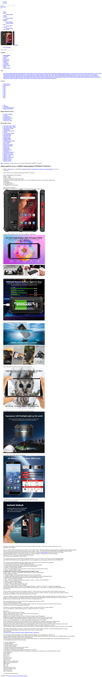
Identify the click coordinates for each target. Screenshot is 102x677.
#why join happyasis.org (38, 73)
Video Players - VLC (8, 153)
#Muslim (60, 74)
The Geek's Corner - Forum (9, 125)
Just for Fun (6, 64)
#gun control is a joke (85, 73)
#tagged (68, 74)
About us (26, 675)
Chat (4, 105)
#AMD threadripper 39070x (71, 75)
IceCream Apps (6, 137)
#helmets (57, 77)
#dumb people (6, 74)
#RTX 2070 (38, 77)
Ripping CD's (6, 147)
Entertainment (6, 60)
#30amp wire (23, 78)
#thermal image (47, 78)
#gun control (98, 73)
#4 (80, 74)
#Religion (64, 74)
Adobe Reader (6, 129)
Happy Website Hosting (8, 107)
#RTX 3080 (15, 77)
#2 (77, 74)
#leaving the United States (27, 73)
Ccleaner (5, 132)
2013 (4, 96)
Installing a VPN (7, 139)
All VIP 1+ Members (8, 114)
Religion (5, 61)
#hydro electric (90, 77)
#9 (86, 74)
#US (4, 73)
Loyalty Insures (6, 116)
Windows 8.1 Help (7, 159)
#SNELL (65, 77)
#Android (5, 75)
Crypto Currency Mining (8, 133)
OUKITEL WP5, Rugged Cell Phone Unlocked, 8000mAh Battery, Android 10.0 (21, 632)
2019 (4, 91)
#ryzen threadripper (28, 75)
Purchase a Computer (8, 144)
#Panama (11, 73)
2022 (4, 87)
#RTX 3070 (20, 77)
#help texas (23, 74)
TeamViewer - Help (7, 120)
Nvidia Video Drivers (8, 145)
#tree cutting (83, 77)
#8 (85, 74)
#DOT (61, 77)
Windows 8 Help (7, 158)
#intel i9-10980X (60, 75)
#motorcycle (52, 77)
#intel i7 (34, 75)
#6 (82, 74)
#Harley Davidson (46, 77)
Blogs (2, 163)
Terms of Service (16, 675)
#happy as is (92, 73)
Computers (5, 56)
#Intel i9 (21, 75)
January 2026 (6, 83)
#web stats (54, 75)
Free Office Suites (7, 134)
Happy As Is (3, 6)
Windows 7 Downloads (8, 154)
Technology (6, 62)
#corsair (9, 75)
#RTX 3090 (9, 77)
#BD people (18, 74)
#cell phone (34, 78)
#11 (90, 74)
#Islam (56, 74)
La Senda (5, 115)
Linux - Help (6, 143)
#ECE (68, 77)
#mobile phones (48, 75)
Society (5, 57)
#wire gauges (11, 78)
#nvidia (13, 75)
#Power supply (48, 74)
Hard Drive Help (7, 135)
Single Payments (7, 119)
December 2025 (6, 85)
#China (7, 73)
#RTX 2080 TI (27, 77)
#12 (92, 74)
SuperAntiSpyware (7, 149)
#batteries (5, 78)
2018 (4, 92)
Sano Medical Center (8, 117)
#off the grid (73, 77)
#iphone (95, 74)
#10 (88, 74)
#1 (75, 74)
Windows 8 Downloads (8, 157)
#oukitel (79, 75)
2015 (4, 93)
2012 (4, 97)
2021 (4, 88)
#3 (78, 74)
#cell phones (91, 75)
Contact (21, 675)
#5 (81, 74)
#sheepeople (12, 74)
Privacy (10, 675)
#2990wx (42, 75)
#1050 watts (42, 74)
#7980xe (38, 75)
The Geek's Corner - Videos (9, 127)
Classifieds (5, 106)
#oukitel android (84, 75)
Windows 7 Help (7, 155)
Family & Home (6, 68)
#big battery (53, 78)
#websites (17, 75)
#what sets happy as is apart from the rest (71, 73)
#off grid (98, 77)
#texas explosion (30, 74)
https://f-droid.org (45, 552)
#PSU (53, 74)
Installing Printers (7, 138)
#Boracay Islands (17, 73)
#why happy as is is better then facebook (53, 73)
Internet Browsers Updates (9, 140)
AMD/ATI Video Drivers (8, 130)
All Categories (6, 55)
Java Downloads (7, 142)
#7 (84, 74)
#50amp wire (29, 78)
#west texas (36, 74)
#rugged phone (40, 78)
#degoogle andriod (49, 169)
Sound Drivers (6, 148)
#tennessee (78, 77)
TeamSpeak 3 (6, 150)
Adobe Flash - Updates (8, 128)
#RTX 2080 (33, 77)
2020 (4, 90)
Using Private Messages (8, 152)
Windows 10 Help (7, 160)
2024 (4, 86)
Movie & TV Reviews (8, 108)
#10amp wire (17, 78)
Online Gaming (6, 65)
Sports (4, 66)
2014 (4, 95)
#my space (72, 74)
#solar (94, 77)
